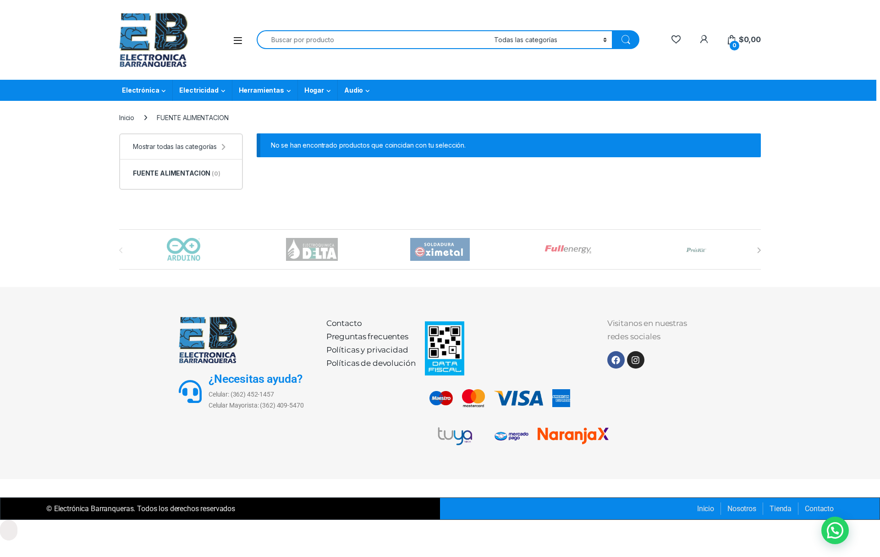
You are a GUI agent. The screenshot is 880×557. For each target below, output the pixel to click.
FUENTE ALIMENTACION (176, 173)
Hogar (314, 90)
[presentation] (759, 250)
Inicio (126, 117)
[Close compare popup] (8, 530)
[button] (835, 530)
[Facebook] (616, 360)
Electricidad (198, 90)
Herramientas (261, 90)
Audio (353, 90)
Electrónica (140, 90)
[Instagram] (635, 360)
